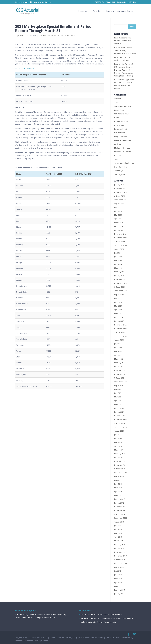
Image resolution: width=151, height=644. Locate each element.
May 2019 (118, 488)
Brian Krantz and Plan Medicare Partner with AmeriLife (122, 41)
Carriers (110, 11)
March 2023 (118, 313)
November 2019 (120, 465)
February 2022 (119, 363)
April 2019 (118, 491)
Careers (44, 641)
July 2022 (117, 344)
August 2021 (119, 385)
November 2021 (120, 374)
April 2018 (118, 537)
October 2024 (119, 241)
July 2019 (117, 480)
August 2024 (119, 249)
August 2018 (119, 522)
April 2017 (118, 582)
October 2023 (119, 287)
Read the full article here (24, 68)
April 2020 (118, 446)
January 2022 (119, 366)
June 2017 (118, 575)
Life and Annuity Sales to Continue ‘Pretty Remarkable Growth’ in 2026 (125, 50)
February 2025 (119, 226)
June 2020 (118, 438)
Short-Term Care (120, 167)
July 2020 (117, 435)
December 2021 (120, 370)
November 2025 (120, 192)
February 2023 (119, 317)
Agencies (82, 11)
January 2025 (119, 230)
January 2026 (119, 185)
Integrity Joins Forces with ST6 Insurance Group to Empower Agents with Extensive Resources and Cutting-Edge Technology (124, 70)
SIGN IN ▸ (132, 2)
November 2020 (120, 419)
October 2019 (119, 469)
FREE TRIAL (99, 2)
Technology (118, 171)
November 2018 (120, 510)
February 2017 (119, 590)
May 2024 (118, 260)
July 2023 (117, 298)
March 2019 (118, 495)
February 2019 (119, 499)
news (73, 35)
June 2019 (118, 484)
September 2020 (120, 427)
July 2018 (117, 525)
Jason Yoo (21, 35)
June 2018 (118, 529)
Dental (116, 118)
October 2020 (119, 423)
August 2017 (119, 567)
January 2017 (119, 594)
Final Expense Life (121, 121)
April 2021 (118, 400)
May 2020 (118, 442)
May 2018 (118, 533)
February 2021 (119, 408)
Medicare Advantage (122, 148)
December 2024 (120, 234)
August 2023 (119, 294)
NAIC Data (118, 155)
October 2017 (119, 560)
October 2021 (119, 378)
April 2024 (118, 264)
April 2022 (118, 355)
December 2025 (120, 188)
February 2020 (119, 454)
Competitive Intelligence (123, 106)
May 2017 (118, 579)
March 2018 (118, 541)
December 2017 (120, 552)
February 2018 (119, 544)
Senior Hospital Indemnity (124, 163)
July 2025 (117, 207)
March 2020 (118, 450)
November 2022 (120, 328)
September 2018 (120, 518)
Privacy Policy (71, 638)
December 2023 (120, 279)
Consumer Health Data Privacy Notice (95, 638)
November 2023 (120, 283)
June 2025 (118, 211)
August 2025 (119, 204)
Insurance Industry (46, 35)
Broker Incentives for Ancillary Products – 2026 (98, 622)
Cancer (117, 102)
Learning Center (125, 11)
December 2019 (120, 461)
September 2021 (120, 382)
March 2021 (118, 404)
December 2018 (120, 507)
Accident (117, 99)
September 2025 (120, 200)
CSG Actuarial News (121, 114)
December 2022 (120, 325)
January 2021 (119, 412)
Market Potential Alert (62, 35)
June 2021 (118, 393)
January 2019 (119, 503)
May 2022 (118, 351)
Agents (96, 11)
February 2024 (119, 272)
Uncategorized (119, 174)
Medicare (117, 144)
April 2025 (118, 219)
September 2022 (120, 336)
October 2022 (119, 332)
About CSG (110, 2)
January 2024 (119, 275)
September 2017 (120, 563)
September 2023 (120, 291)
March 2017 (118, 586)
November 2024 (120, 238)
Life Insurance (119, 133)
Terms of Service (56, 638)
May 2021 (118, 397)
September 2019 (120, 472)
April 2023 (118, 310)
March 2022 (118, 359)
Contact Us (121, 2)
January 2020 (119, 457)
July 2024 (117, 253)
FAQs (37, 641)
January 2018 (119, 548)
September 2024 (120, 245)
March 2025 (118, 222)
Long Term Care (120, 137)
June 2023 (118, 302)
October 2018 (119, 514)
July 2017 (117, 571)
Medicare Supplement (122, 152)
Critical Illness (119, 110)
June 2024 (118, 256)
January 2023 (119, 321)
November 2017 (120, 556)
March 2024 (118, 268)
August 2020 (119, 431)
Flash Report (119, 125)
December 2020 (120, 416)
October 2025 (119, 196)
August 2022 (119, 340)
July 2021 (117, 389)
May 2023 (118, 306)
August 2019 (119, 476)
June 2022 (118, 347)
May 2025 (118, 215)
